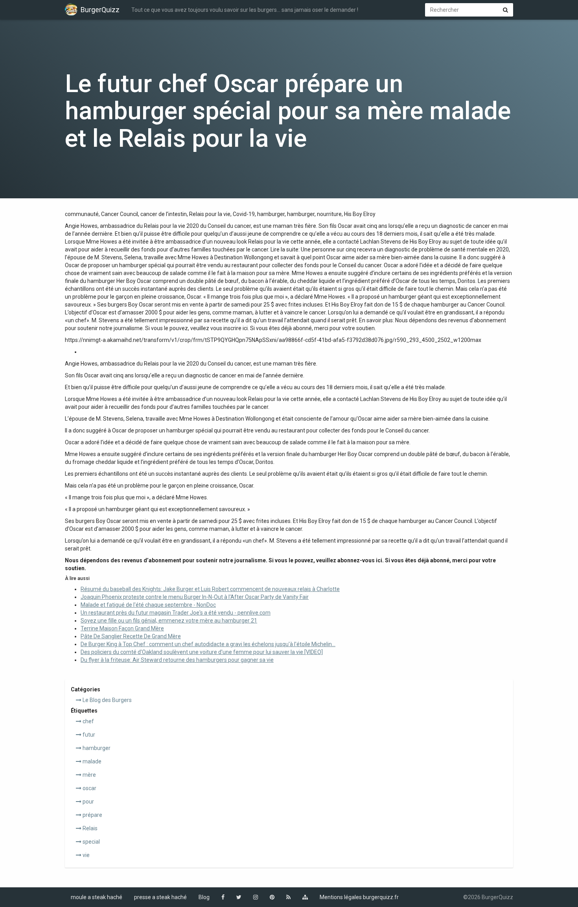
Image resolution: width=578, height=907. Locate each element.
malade (91, 761)
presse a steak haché (160, 897)
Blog (204, 897)
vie (85, 855)
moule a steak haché (96, 897)
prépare (91, 815)
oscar (88, 788)
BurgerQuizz (100, 10)
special (90, 842)
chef (87, 721)
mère (88, 775)
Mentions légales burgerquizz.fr (359, 897)
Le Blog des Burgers (106, 700)
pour (87, 801)
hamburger (95, 748)
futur (88, 735)
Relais (89, 828)
